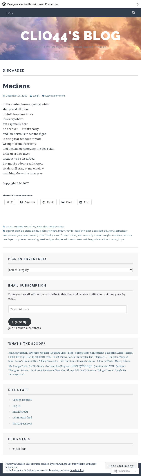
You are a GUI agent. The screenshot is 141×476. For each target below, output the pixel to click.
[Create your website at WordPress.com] (70, 4)
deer (88, 230)
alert (17, 230)
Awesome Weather (39, 352)
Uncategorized (16, 374)
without (106, 239)
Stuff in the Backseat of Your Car (48, 370)
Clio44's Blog (71, 35)
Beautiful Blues (58, 352)
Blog (71, 352)
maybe (107, 235)
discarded (97, 230)
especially (121, 230)
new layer (8, 239)
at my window (49, 230)
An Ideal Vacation (18, 352)
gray (19, 235)
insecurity (88, 235)
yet (123, 239)
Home (9, 13)
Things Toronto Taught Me (111, 370)
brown (61, 230)
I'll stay (64, 235)
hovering (34, 235)
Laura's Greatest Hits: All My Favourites (27, 226)
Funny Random (85, 357)
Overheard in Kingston (57, 366)
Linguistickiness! (86, 361)
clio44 (36, 95)
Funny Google (67, 357)
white (97, 239)
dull (106, 230)
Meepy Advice (122, 361)
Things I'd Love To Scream (81, 370)
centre (69, 230)
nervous (127, 235)
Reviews (25, 370)
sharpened (61, 239)
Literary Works (105, 361)
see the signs (47, 239)
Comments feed (22, 417)
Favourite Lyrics (114, 352)
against (10, 230)
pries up (22, 239)
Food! (56, 357)
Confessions (97, 352)
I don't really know (49, 235)
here (25, 235)
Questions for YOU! (104, 366)
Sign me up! (20, 322)
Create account (22, 399)
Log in (16, 405)
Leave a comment (55, 95)
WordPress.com (22, 423)
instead (98, 235)
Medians (16, 86)
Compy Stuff (82, 352)
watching (88, 239)
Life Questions (68, 361)
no (16, 239)
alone (28, 230)
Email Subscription (27, 285)
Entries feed (20, 411)
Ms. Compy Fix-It (18, 366)
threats (71, 239)
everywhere (9, 235)
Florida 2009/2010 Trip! (39, 357)
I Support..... (101, 357)
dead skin (80, 230)
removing (33, 239)
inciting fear (75, 235)
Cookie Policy (77, 470)
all (22, 230)
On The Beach (36, 366)
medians (117, 235)
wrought (115, 239)
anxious (36, 230)
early (112, 230)
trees (79, 239)
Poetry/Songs (56, 226)
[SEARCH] (133, 12)
